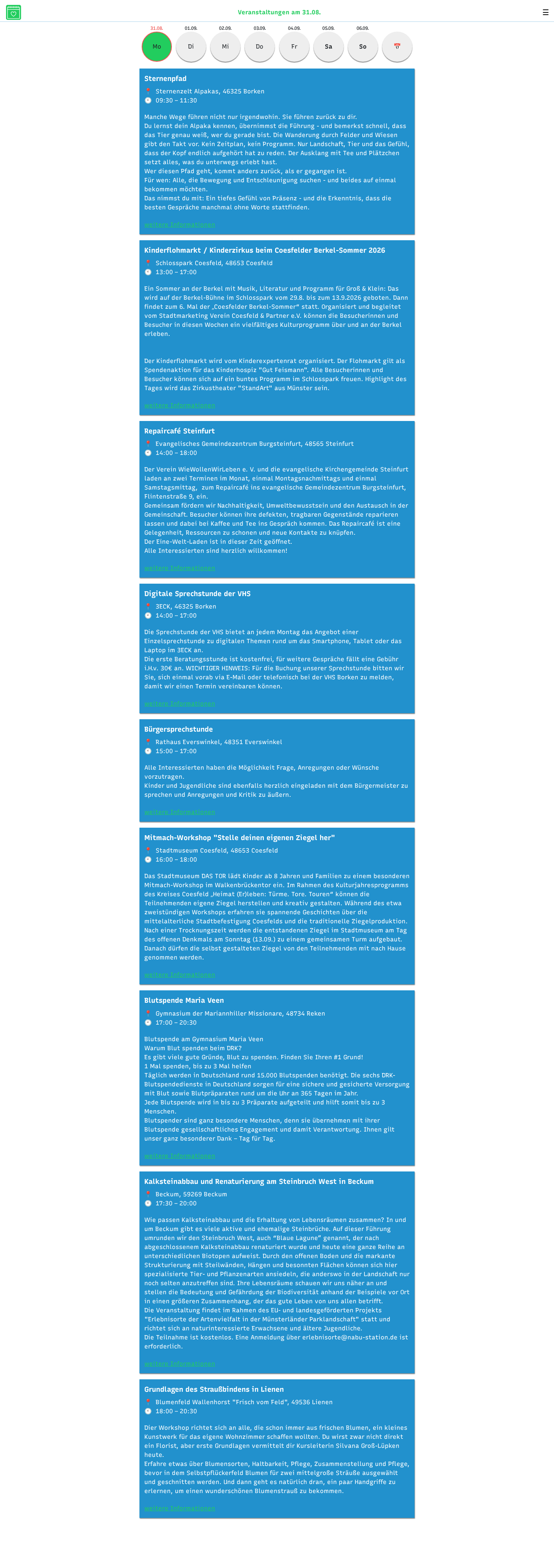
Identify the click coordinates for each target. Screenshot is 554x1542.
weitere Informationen (179, 224)
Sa (328, 46)
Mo (157, 46)
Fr (294, 46)
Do (259, 46)
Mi (225, 46)
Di (191, 46)
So (363, 46)
